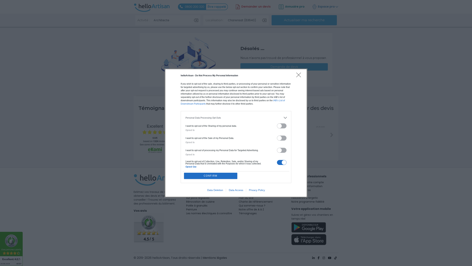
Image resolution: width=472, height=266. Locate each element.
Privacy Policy (257, 190)
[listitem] (236, 118)
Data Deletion (215, 190)
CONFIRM (210, 175)
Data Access (236, 190)
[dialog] (236, 133)
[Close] (299, 76)
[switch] (282, 125)
